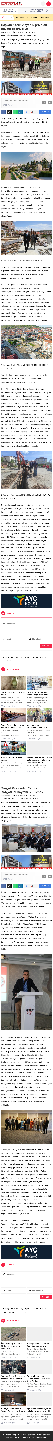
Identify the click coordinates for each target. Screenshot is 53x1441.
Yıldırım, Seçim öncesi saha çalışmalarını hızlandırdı (13, 1377)
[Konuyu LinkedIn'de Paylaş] (20, 112)
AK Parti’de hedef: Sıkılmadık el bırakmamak (32, 17)
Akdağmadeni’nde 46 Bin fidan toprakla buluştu (38, 1344)
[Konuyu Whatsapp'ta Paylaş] (15, 112)
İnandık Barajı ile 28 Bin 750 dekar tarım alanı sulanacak (11, 1346)
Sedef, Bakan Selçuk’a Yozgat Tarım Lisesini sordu (13, 1409)
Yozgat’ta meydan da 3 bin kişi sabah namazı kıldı (12, 726)
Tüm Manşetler (30, 32)
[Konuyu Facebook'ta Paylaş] (3, 112)
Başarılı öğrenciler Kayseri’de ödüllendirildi (37, 726)
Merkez (22, 32)
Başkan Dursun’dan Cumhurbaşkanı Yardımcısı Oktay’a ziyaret (39, 1378)
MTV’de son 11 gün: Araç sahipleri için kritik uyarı (38, 693)
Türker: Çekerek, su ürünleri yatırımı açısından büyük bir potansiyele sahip (39, 760)
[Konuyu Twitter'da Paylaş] (9, 112)
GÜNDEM (15, 32)
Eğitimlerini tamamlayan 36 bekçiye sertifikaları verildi (39, 1409)
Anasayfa (6, 32)
